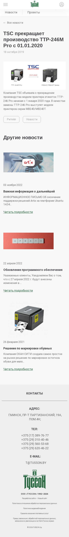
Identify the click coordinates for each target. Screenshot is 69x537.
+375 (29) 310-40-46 (35, 439)
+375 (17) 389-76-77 (35, 435)
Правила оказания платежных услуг (34, 513)
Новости (11, 12)
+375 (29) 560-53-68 (35, 444)
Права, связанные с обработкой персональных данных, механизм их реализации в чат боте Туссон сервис (34, 520)
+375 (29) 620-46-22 (35, 448)
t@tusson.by (35, 462)
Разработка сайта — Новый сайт (34, 498)
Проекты (33, 12)
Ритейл (11, 119)
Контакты (34, 393)
